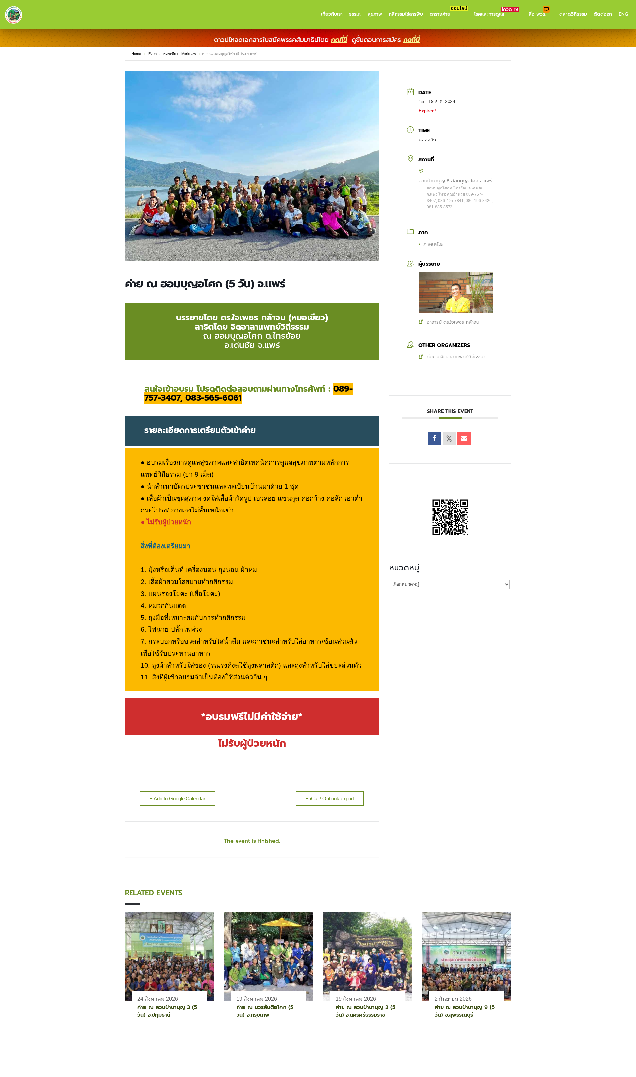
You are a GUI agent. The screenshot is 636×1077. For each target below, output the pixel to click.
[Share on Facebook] (434, 438)
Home (137, 54)
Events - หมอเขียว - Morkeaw (172, 54)
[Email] (464, 438)
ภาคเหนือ (433, 244)
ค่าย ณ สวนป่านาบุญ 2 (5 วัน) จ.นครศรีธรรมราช (365, 1011)
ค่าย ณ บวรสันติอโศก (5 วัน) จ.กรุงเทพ (265, 1011)
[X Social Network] (449, 438)
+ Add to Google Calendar (177, 798)
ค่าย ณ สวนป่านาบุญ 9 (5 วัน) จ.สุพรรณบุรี (465, 1011)
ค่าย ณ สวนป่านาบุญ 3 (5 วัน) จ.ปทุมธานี (167, 1011)
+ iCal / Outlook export (330, 798)
